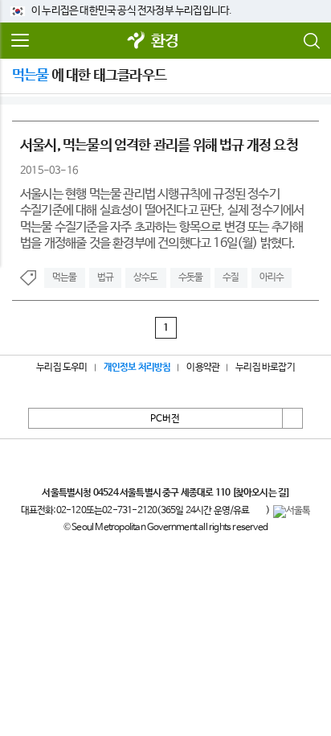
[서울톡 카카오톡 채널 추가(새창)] (292, 511)
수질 (231, 277)
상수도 (145, 277)
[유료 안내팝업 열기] (258, 511)
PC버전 (165, 419)
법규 (105, 277)
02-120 (71, 510)
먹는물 (64, 277)
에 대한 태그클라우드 (89, 76)
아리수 (271, 277)
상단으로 (292, 418)
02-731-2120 (129, 510)
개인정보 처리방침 (137, 367)
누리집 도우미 (61, 367)
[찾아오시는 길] (260, 493)
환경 (164, 41)
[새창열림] (137, 41)
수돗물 (190, 277)
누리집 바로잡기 (265, 367)
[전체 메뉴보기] (20, 41)
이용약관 (202, 367)
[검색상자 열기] (311, 41)
